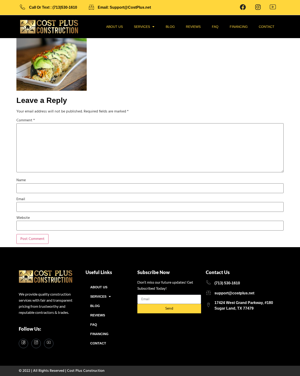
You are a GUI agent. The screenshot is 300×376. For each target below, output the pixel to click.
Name (21, 180)
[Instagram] (36, 343)
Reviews (193, 27)
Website (23, 218)
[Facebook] (242, 7)
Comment (25, 120)
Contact (266, 27)
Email (20, 199)
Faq (215, 27)
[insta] (257, 7)
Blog (170, 27)
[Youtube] (272, 7)
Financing (239, 27)
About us (114, 27)
